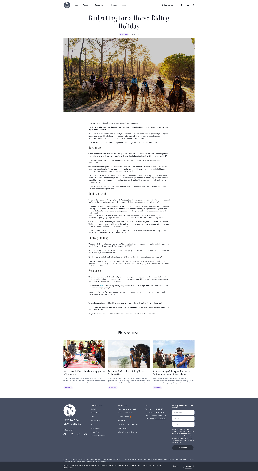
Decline (175, 466)
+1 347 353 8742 (160, 419)
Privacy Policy (95, 432)
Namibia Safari (123, 428)
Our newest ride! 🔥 (124, 417)
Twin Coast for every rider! (127, 409)
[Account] (188, 5)
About (85, 5)
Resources (99, 5)
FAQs (92, 417)
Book (124, 5)
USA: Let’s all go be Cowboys (127, 432)
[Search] (194, 5)
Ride (76, 5)
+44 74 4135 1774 (160, 415)
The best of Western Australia (128, 424)
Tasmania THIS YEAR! (125, 413)
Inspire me (121, 420)
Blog (92, 424)
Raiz (101, 286)
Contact (114, 5)
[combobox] (169, 5)
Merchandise (95, 428)
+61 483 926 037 (157, 409)
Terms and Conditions (98, 436)
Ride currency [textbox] (169, 5)
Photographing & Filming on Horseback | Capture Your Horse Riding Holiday (172, 373)
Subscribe (183, 448)
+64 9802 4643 (159, 412)
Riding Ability (95, 413)
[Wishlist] (182, 5)
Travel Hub (124, 34)
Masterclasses (95, 420)
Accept (188, 466)
